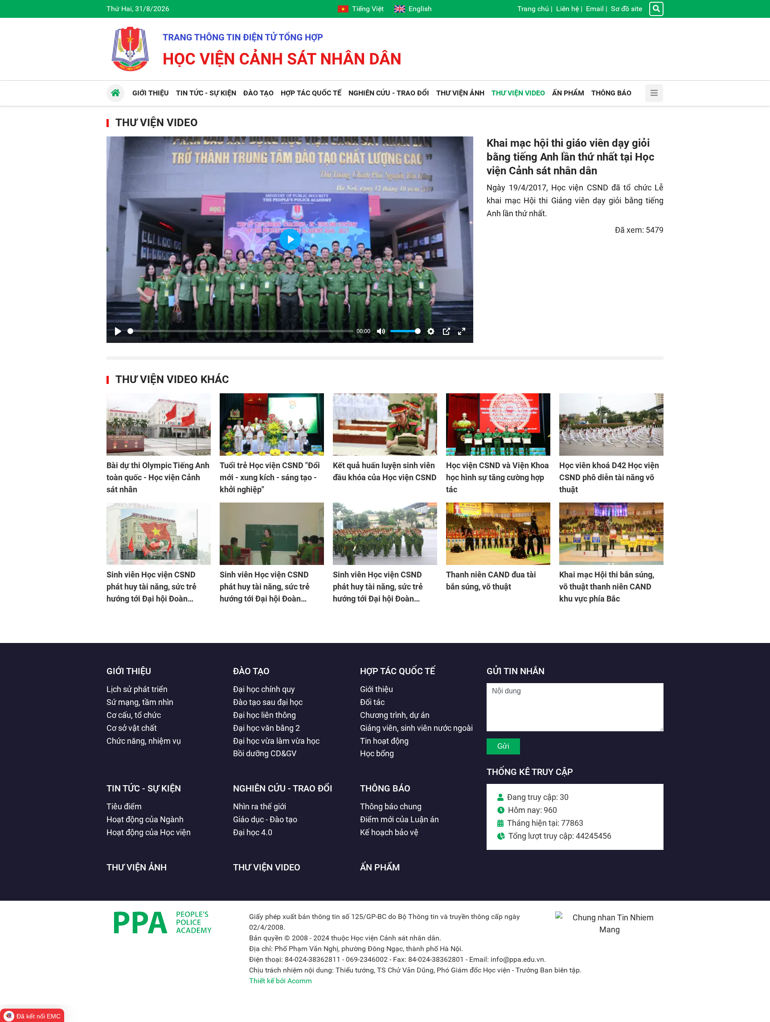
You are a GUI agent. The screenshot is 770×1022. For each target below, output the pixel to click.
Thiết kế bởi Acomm (280, 981)
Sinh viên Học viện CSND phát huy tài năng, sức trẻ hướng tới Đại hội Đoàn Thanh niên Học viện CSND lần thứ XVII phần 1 (381, 598)
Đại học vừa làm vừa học (276, 741)
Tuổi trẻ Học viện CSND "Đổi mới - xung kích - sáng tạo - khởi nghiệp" (270, 477)
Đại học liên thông (264, 715)
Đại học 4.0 (252, 832)
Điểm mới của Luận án (399, 819)
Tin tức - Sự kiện (143, 788)
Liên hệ (567, 8)
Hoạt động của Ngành (145, 819)
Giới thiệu (128, 671)
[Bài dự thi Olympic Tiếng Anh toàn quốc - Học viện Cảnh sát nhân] (158, 424)
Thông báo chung (391, 806)
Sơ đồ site (626, 8)
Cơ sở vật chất (131, 728)
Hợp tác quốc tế (397, 671)
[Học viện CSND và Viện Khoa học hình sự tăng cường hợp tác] (498, 424)
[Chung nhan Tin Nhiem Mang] (609, 929)
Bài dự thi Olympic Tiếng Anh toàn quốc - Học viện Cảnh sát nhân (157, 477)
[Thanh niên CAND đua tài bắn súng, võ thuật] (498, 534)
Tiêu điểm (124, 806)
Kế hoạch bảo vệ (389, 832)
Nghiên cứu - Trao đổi (282, 788)
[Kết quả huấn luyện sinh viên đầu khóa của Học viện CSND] (385, 424)
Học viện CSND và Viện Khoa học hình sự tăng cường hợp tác (497, 477)
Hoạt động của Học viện (148, 832)
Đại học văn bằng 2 (266, 728)
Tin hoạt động (384, 741)
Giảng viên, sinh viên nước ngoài (416, 728)
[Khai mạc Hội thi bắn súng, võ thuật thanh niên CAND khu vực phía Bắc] (611, 534)
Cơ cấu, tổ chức (133, 715)
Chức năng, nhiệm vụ (143, 741)
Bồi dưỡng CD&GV (264, 753)
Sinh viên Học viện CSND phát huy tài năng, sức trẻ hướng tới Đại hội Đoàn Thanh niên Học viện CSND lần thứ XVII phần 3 (154, 598)
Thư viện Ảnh (136, 867)
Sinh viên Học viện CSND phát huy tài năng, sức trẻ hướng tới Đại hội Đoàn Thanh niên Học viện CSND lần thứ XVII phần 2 (268, 598)
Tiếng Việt (368, 8)
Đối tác (372, 702)
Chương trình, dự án (395, 715)
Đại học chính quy (264, 689)
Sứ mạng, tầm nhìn (139, 702)
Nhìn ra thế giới (259, 806)
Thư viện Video (156, 122)
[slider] (240, 331)
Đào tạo (251, 671)
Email (595, 8)
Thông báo (385, 788)
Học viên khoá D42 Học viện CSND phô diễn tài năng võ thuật (609, 477)
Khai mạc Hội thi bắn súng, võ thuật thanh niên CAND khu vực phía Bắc (606, 586)
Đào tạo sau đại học (268, 702)
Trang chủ (533, 8)
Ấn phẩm (380, 867)
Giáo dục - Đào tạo (265, 819)
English (420, 8)
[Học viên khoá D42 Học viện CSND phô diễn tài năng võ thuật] (611, 424)
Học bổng (377, 753)
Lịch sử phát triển (137, 689)
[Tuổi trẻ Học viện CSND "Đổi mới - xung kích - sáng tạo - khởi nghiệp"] (272, 424)
